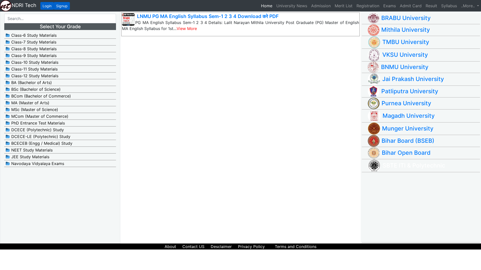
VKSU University (405, 54)
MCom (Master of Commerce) (39, 116)
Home (267, 5)
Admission (321, 5)
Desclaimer (221, 246)
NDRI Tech (24, 5)
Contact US (193, 246)
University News (291, 5)
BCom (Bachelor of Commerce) (40, 96)
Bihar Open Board (406, 152)
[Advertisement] (424, 207)
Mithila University (405, 29)
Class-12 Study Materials (34, 75)
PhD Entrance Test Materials (37, 123)
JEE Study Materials (29, 156)
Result (431, 5)
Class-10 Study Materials (34, 62)
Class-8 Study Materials (33, 48)
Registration (367, 5)
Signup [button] (62, 6)
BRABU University (406, 18)
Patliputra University (409, 91)
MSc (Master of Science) (34, 109)
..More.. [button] (468, 5)
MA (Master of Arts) (29, 102)
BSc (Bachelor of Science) (35, 89)
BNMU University (404, 67)
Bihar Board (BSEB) (408, 140)
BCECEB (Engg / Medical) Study (41, 143)
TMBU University (405, 42)
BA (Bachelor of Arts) (31, 82)
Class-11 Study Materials (34, 69)
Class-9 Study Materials (33, 55)
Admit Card (411, 5)
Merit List (343, 5)
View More (187, 28)
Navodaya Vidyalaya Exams (37, 163)
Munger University (407, 128)
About (170, 246)
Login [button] (47, 6)
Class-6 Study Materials (33, 35)
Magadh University (409, 115)
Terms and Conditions (295, 246)
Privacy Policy (251, 246)
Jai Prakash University (413, 79)
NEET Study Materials (31, 150)
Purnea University (406, 103)
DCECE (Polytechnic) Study (37, 129)
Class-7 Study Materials (33, 42)
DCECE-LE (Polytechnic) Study (40, 136)
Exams (389, 5)
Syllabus (449, 5)
